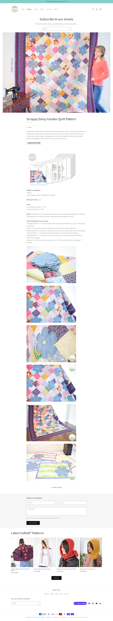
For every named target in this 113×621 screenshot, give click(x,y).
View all (56, 578)
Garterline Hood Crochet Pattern (87, 569)
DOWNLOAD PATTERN (34, 143)
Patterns (47, 594)
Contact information (82, 617)
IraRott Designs (32, 617)
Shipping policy (73, 617)
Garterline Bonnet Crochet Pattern (42, 569)
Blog (56, 594)
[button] (30, 9)
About (61, 594)
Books (52, 594)
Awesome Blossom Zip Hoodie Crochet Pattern (20, 569)
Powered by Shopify (40, 617)
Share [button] (29, 127)
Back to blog (57, 487)
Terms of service (64, 617)
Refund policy (49, 617)
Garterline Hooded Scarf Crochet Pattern (66, 569)
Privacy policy (57, 617)
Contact (66, 594)
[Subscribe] (69, 29)
